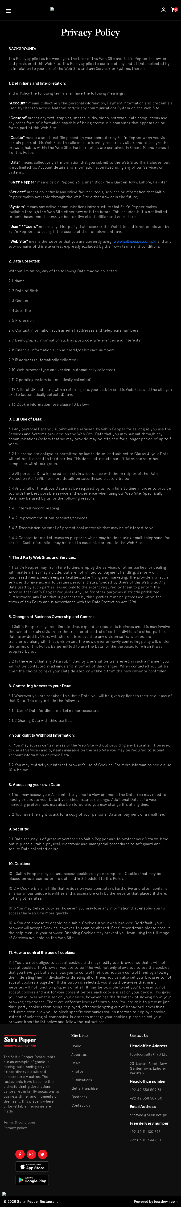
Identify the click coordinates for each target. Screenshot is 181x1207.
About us (79, 1054)
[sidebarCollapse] (8, 10)
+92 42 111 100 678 (145, 1132)
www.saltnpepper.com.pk (134, 241)
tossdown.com (165, 1201)
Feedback (79, 1097)
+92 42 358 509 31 (145, 1090)
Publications (81, 1080)
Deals (76, 1063)
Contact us (80, 1105)
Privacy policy (15, 1128)
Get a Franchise (84, 1088)
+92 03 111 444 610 (145, 1140)
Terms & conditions (20, 1122)
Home (76, 1046)
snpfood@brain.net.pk (148, 1115)
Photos (77, 1071)
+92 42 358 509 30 (146, 1098)
